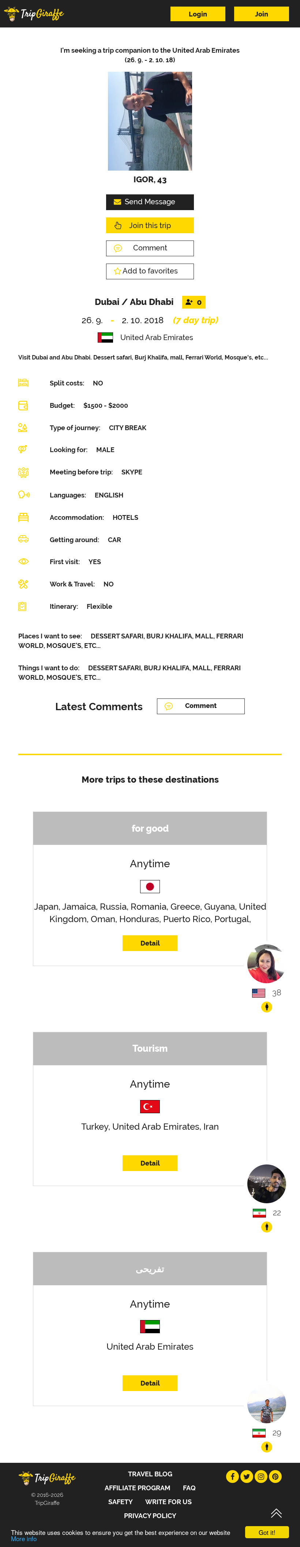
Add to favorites (150, 270)
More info (24, 1538)
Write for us (168, 1502)
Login (198, 14)
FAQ (189, 1488)
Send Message (150, 201)
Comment (150, 247)
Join (261, 14)
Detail (150, 943)
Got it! (267, 1532)
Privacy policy (150, 1516)
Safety (120, 1502)
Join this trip (150, 225)
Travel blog (150, 1474)
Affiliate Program (137, 1488)
